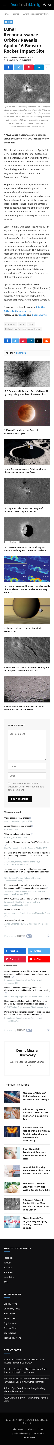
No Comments (12, 60)
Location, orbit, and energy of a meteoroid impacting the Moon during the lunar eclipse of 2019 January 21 (27, 855)
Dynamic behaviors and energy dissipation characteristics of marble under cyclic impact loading (27, 988)
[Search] (49, 5)
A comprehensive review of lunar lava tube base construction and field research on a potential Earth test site (26, 974)
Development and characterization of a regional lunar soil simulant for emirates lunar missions (27, 1013)
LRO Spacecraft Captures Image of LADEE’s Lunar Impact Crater (23, 510)
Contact (41, 1429)
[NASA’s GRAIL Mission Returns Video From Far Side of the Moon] (27, 689)
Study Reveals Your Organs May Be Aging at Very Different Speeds (35, 1222)
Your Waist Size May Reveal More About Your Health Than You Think (36, 1170)
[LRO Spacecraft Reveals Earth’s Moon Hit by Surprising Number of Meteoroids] (27, 374)
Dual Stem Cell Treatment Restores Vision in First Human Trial (35, 1153)
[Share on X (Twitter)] (18, 67)
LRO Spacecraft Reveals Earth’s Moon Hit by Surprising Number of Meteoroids (27, 392)
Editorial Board (21, 1433)
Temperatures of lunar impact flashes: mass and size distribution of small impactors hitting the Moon (26, 870)
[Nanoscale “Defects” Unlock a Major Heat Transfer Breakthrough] (12, 1097)
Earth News (9, 1313)
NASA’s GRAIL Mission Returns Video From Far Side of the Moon (24, 708)
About (31, 1429)
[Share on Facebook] (8, 67)
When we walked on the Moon (17, 834)
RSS (6, 1282)
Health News (10, 1318)
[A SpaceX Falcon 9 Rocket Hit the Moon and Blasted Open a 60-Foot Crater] (12, 1204)
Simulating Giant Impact (14, 920)
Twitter (7, 1262)
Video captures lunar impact (16, 818)
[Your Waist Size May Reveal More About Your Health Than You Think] (12, 1171)
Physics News (10, 1323)
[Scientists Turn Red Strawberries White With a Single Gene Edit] (12, 1187)
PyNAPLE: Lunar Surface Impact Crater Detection (26, 899)
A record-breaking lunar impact (17, 826)
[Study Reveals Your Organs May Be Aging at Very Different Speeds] (12, 1222)
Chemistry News (12, 1308)
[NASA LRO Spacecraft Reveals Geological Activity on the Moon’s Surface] (27, 650)
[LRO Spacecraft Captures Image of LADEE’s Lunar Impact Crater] (27, 491)
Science (8, 22)
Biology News (10, 1303)
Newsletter (9, 1277)
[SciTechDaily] (25, 4)
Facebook (8, 1257)
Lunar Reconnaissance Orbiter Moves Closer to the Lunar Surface (25, 470)
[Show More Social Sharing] (47, 67)
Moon (21, 324)
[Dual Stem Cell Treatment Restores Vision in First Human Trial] (12, 1153)
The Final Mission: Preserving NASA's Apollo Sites (26, 842)
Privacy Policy (38, 1433)
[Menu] (5, 5)
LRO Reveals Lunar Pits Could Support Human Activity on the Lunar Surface (25, 549)
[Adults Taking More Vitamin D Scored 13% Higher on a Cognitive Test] (12, 1113)
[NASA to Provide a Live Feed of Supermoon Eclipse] (27, 413)
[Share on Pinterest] (29, 67)
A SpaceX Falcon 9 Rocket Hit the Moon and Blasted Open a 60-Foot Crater (36, 1204)
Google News (39, 314)
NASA (30, 324)
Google (22, 314)
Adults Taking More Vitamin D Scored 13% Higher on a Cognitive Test (35, 1114)
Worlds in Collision (12, 909)
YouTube (8, 1267)
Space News (10, 1332)
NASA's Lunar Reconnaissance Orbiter (22, 329)
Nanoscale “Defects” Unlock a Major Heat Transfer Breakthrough (36, 1096)
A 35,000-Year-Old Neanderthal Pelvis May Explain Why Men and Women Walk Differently (36, 1134)
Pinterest (8, 1272)
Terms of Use (29, 1437)
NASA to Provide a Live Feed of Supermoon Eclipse (21, 431)
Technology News (12, 1337)
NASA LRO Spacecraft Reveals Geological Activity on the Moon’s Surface (27, 669)
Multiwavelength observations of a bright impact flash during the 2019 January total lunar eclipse (25, 886)
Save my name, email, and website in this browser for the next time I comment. (26, 786)
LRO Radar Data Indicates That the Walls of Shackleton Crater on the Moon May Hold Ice (27, 589)
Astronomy (10, 324)
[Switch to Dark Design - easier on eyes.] (44, 4)
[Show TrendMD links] (48, 935)
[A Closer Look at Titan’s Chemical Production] (27, 611)
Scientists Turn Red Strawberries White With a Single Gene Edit (36, 1187)
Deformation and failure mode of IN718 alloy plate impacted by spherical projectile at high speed (25, 1002)
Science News (11, 1328)
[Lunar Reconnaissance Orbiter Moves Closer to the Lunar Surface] (27, 452)
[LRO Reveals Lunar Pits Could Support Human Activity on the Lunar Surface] (27, 530)
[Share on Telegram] (39, 67)
